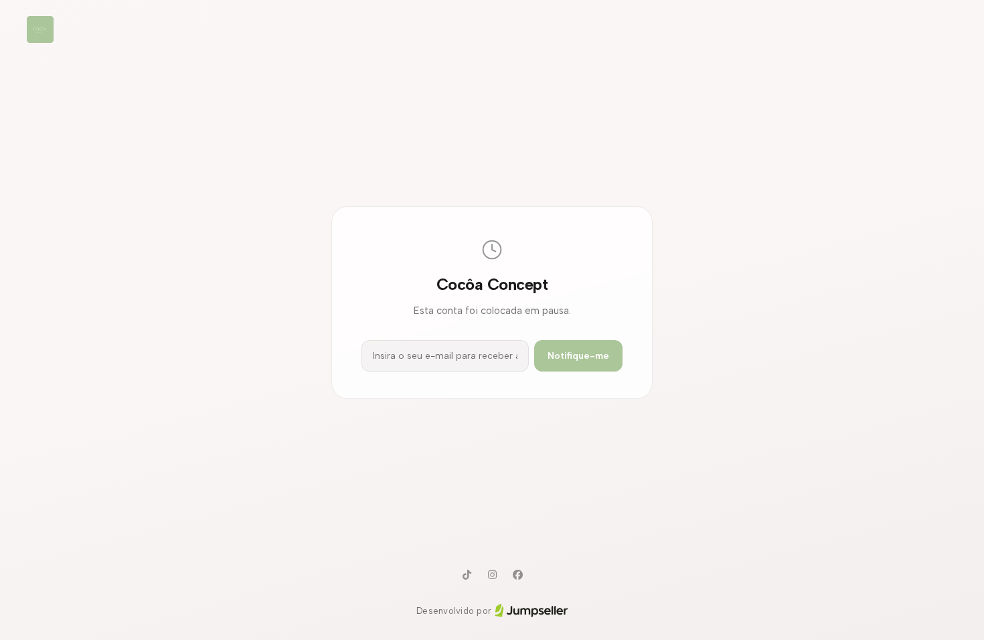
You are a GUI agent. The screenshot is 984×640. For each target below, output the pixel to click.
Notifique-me (578, 356)
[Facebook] (517, 575)
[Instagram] (492, 575)
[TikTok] (467, 575)
